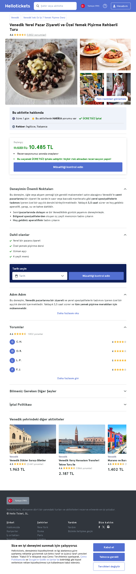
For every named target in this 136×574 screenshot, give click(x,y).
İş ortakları (13, 535)
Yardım (72, 527)
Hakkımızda (13, 527)
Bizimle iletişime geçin (80, 531)
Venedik (15, 17)
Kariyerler (12, 531)
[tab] (68, 188)
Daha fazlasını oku (68, 313)
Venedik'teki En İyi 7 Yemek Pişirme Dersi (44, 17)
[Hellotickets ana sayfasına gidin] (18, 5)
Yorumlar (12, 539)
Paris (40, 535)
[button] (68, 188)
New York (42, 527)
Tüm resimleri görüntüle (111, 98)
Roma (40, 531)
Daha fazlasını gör (68, 378)
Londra (41, 539)
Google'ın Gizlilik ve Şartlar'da (44, 559)
